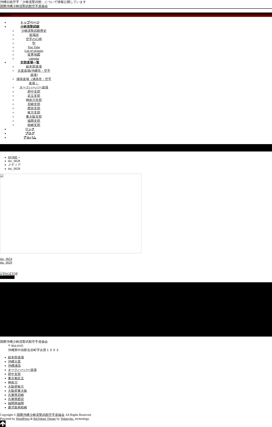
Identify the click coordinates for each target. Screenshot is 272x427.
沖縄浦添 (14, 292)
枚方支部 (33, 112)
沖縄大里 (14, 288)
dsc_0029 (6, 262)
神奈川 (13, 309)
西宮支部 (33, 108)
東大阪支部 (34, 116)
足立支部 (33, 95)
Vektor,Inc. (67, 418)
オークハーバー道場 (34, 87)
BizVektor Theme (44, 418)
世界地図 (33, 54)
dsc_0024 (6, 259)
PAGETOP (7, 277)
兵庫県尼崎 (16, 321)
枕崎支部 (33, 125)
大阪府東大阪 (17, 317)
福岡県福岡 (16, 330)
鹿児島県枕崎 (17, 334)
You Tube (34, 47)
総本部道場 (34, 66)
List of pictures (33, 50)
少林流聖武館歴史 (34, 30)
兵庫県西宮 (16, 326)
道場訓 (34, 35)
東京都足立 (16, 305)
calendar (34, 58)
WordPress (22, 418)
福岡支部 (33, 120)
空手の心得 (34, 39)
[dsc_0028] (70, 252)
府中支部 (33, 91)
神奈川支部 (34, 100)
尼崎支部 (33, 104)
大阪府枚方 (16, 313)
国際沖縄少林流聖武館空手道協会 (24, 6)
